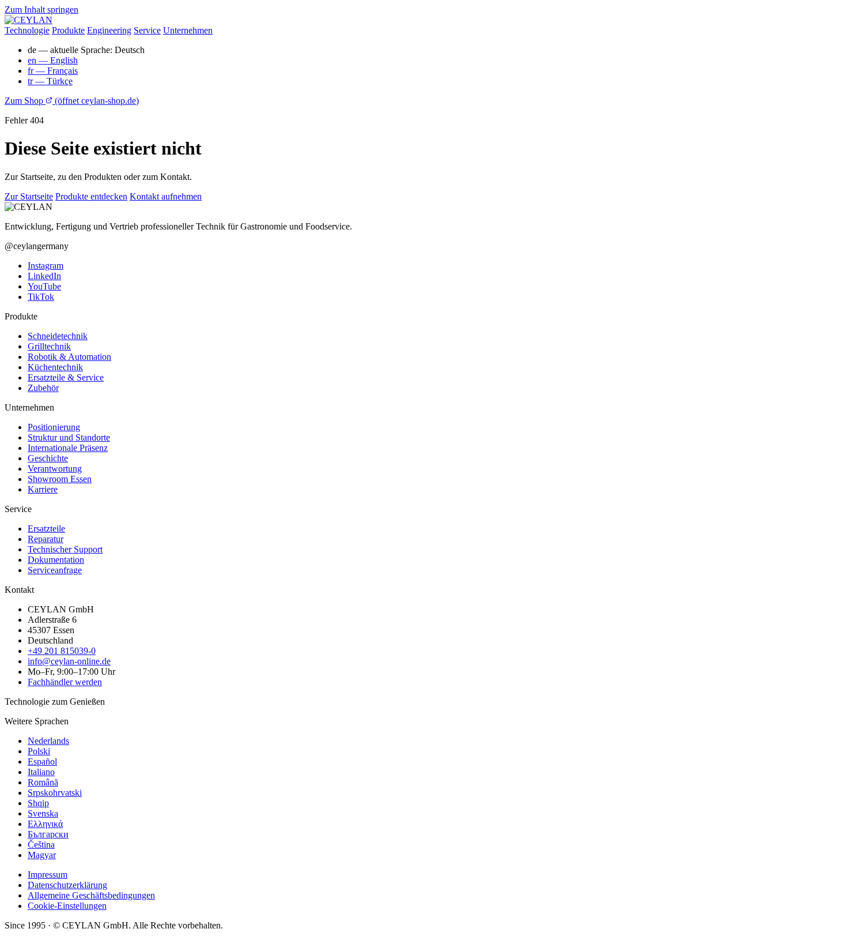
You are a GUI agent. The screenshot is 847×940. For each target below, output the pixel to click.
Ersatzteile (46, 528)
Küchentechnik (55, 367)
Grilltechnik (49, 346)
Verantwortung (55, 468)
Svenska (43, 813)
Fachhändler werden (65, 682)
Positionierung (54, 427)
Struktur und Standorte (69, 437)
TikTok (41, 297)
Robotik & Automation (69, 357)
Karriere (43, 489)
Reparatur (45, 539)
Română (43, 782)
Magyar (42, 855)
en (53, 60)
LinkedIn (44, 276)
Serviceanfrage (55, 570)
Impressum (47, 874)
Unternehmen (188, 30)
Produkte (68, 30)
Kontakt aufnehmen (166, 196)
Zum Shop (72, 101)
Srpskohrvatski (55, 793)
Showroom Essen (60, 479)
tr (50, 81)
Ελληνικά (45, 824)
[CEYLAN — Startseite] (28, 20)
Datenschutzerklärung (67, 885)
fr (53, 71)
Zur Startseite (29, 196)
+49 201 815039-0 (62, 651)
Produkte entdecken (91, 196)
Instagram (45, 265)
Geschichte (48, 458)
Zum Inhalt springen (41, 9)
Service (147, 30)
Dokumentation (56, 560)
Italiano (41, 772)
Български (48, 834)
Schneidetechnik (58, 336)
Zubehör (43, 388)
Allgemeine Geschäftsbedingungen (91, 895)
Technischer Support (65, 549)
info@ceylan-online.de (69, 661)
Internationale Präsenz (68, 448)
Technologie (27, 30)
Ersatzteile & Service (66, 377)
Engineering (109, 30)
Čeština (41, 844)
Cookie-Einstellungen (67, 906)
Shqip (38, 803)
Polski (39, 751)
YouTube (44, 286)
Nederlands (48, 741)
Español (42, 761)
